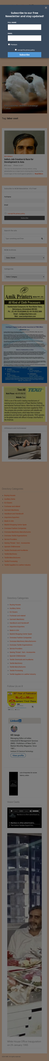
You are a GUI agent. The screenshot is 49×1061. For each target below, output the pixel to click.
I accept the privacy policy (26, 50)
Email (10, 33)
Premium (13, 45)
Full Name (12, 22)
